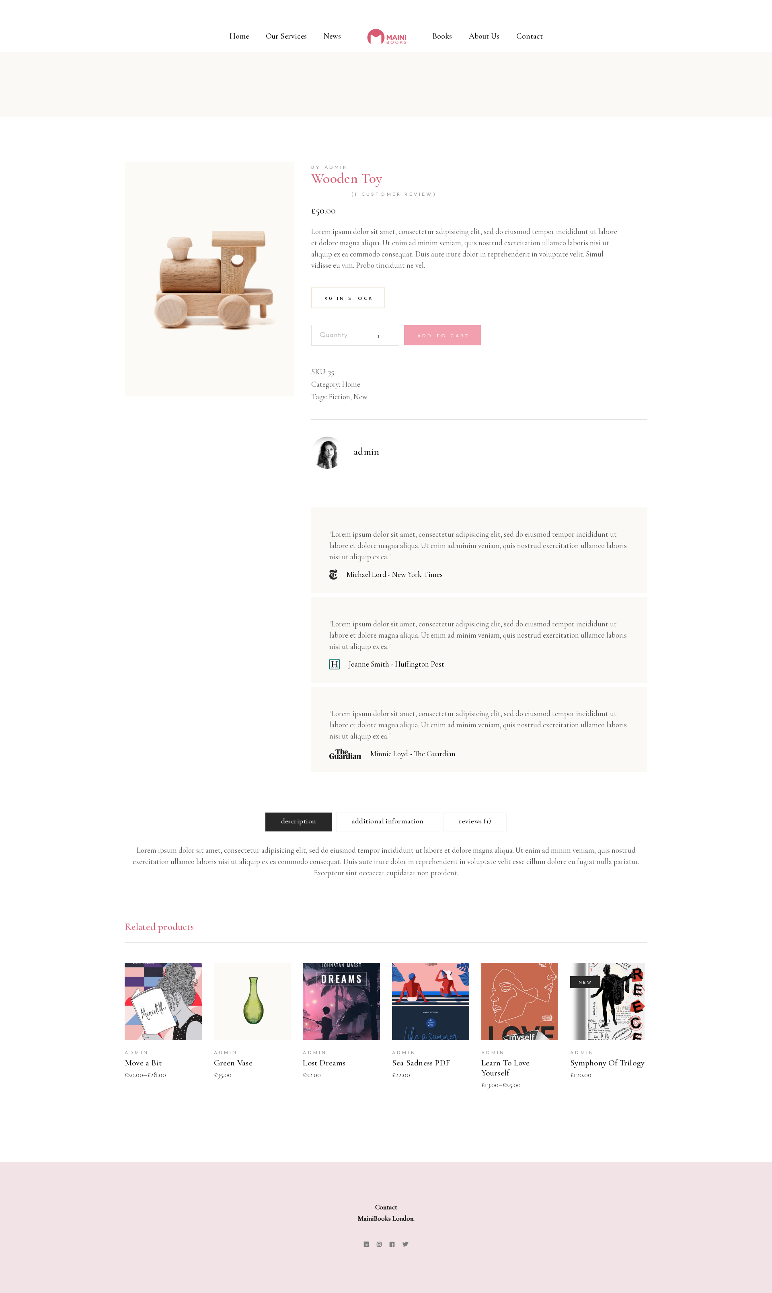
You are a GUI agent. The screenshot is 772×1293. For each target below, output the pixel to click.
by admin (330, 167)
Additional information (388, 821)
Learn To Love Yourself (505, 1068)
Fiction (339, 396)
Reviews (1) (475, 821)
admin (366, 451)
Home (351, 384)
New (360, 396)
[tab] (298, 822)
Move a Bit (143, 1063)
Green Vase (233, 1063)
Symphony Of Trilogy (607, 1063)
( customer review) (394, 194)
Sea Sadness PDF (421, 1063)
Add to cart (443, 336)
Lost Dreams (324, 1063)
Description (298, 821)
